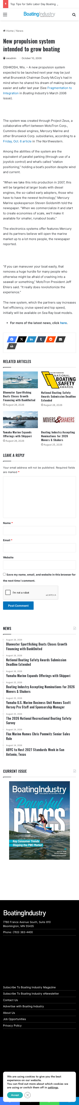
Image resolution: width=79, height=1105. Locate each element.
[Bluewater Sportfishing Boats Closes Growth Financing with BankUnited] (20, 380)
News (19, 30)
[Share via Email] (59, 339)
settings (53, 1087)
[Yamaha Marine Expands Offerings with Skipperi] (20, 419)
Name (8, 523)
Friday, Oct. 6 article (17, 141)
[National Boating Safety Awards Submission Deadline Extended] (58, 380)
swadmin (11, 58)
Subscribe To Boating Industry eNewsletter (31, 993)
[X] (20, 339)
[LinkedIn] (30, 339)
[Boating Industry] (39, 14)
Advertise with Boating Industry (23, 1006)
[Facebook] (11, 339)
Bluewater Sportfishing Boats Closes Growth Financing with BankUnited (19, 396)
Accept (15, 1095)
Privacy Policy (12, 1025)
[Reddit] (50, 339)
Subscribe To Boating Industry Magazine (29, 987)
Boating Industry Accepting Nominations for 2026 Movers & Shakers (58, 436)
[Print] (11, 346)
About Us (9, 1012)
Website (8, 557)
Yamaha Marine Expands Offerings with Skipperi (17, 434)
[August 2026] (39, 820)
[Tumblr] (40, 339)
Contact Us (10, 1000)
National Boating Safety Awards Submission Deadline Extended (58, 396)
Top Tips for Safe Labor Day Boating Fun (35, 4)
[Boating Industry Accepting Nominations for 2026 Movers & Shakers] (58, 419)
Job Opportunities (14, 1019)
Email (7, 540)
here (63, 323)
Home (9, 30)
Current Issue (15, 771)
